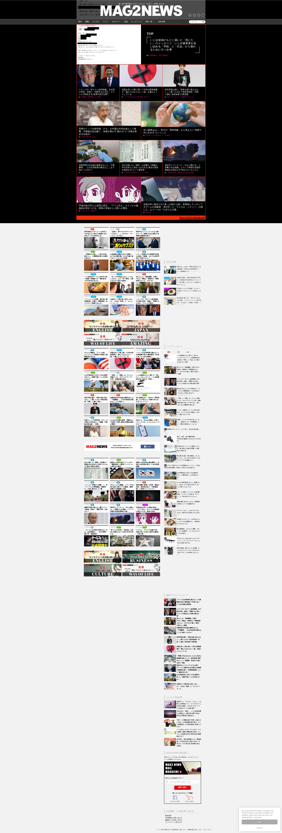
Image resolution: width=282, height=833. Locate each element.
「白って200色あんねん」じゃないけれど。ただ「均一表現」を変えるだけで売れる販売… (121, 279)
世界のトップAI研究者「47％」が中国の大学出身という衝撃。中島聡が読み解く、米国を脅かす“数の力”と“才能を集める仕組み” (108, 131)
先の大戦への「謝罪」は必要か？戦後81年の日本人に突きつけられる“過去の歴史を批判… (96, 464)
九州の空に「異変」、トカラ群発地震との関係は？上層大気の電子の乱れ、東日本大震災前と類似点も (189, 713)
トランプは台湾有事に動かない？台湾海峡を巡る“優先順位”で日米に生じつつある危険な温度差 (189, 602)
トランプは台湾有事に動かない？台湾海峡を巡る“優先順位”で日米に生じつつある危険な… (147, 354)
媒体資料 (168, 815)
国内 (80, 22)
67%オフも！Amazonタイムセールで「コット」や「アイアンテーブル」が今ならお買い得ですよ (188, 541)
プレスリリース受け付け (173, 822)
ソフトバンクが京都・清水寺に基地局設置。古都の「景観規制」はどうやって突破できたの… (96, 301)
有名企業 (161, 22)
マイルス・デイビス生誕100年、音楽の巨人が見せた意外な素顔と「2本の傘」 (147, 532)
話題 (126, 22)
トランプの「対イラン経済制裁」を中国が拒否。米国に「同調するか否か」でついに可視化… (147, 301)
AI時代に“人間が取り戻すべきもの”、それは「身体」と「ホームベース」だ (121, 301)
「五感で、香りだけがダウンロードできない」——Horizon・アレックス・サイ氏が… (121, 233)
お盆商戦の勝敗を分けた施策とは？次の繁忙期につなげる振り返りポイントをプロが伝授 (121, 256)
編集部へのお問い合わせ (173, 820)
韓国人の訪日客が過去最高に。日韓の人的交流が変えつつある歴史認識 (147, 464)
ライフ (105, 22)
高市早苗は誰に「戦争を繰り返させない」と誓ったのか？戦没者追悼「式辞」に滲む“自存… (96, 399)
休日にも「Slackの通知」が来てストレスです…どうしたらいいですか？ (147, 422)
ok (259, 822)
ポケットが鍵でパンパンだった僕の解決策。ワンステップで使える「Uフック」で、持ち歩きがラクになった (188, 494)
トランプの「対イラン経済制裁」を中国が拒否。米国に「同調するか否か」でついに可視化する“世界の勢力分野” (97, 91)
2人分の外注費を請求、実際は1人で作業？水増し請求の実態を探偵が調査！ (122, 422)
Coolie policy (257, 817)
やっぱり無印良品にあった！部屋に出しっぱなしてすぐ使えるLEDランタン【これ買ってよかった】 (188, 484)
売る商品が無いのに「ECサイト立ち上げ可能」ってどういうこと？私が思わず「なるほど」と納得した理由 (189, 300)
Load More (122, 581)
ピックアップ (136, 22)
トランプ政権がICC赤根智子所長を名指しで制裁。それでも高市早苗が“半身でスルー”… (147, 256)
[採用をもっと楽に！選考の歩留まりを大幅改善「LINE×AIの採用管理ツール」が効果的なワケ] (170, 273)
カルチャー (116, 22)
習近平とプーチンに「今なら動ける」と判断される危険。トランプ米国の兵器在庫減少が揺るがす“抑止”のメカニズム (182, 167)
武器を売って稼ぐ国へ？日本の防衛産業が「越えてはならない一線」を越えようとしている (140, 91)
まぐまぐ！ (208, 829)
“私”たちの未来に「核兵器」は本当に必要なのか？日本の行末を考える (121, 532)
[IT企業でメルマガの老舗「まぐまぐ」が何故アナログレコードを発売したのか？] (170, 295)
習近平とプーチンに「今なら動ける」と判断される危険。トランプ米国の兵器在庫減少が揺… (121, 509)
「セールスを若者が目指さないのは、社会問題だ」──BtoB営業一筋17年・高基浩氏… (96, 532)
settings (260, 828)
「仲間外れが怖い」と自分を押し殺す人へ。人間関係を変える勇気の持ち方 (96, 256)
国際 (87, 22)
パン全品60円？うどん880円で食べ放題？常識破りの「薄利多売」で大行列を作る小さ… (96, 279)
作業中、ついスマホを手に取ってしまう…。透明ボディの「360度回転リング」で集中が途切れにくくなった (188, 422)
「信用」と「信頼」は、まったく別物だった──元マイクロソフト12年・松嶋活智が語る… (121, 377)
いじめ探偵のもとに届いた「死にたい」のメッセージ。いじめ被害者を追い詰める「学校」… (147, 377)
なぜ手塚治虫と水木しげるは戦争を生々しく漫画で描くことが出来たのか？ (96, 377)
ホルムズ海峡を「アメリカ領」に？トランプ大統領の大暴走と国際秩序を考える (96, 354)
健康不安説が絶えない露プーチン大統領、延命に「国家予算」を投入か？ (96, 509)
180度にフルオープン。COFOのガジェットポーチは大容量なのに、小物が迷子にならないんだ (188, 521)
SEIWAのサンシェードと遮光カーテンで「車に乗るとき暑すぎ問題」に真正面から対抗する (188, 448)
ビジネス (95, 22)
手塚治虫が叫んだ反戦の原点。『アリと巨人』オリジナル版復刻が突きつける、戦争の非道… (147, 509)
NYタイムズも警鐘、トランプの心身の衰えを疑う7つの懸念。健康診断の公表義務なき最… (122, 487)
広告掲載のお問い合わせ (173, 818)
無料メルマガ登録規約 (171, 778)
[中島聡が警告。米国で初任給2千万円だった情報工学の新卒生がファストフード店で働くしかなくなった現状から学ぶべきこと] (170, 284)
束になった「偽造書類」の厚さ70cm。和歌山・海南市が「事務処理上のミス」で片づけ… (147, 279)
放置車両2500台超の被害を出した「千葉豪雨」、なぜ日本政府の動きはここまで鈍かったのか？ (97, 167)
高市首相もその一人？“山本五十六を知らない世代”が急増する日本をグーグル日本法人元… (95, 233)
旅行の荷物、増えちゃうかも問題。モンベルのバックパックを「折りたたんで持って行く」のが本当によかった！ (188, 550)
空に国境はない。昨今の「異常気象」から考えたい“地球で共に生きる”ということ (147, 399)
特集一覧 (150, 22)
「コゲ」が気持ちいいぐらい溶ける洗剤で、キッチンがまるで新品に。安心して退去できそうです (188, 412)
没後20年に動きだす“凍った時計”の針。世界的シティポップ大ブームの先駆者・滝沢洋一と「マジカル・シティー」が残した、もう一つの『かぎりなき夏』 (173, 207)
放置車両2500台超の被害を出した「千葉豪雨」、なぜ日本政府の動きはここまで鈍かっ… (122, 399)
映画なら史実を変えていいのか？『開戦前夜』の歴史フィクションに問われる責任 (121, 464)
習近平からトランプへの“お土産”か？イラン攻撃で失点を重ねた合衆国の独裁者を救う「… (147, 233)
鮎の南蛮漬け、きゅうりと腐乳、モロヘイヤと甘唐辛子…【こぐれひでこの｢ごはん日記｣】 (188, 531)
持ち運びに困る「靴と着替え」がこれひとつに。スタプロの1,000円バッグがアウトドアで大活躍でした (188, 458)
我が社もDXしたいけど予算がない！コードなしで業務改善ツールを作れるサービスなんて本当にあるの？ (188, 391)
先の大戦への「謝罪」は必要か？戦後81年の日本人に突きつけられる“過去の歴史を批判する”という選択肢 (140, 167)
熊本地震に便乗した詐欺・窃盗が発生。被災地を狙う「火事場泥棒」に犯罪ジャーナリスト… (147, 487)
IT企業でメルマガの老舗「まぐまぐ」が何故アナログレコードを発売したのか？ (189, 291)
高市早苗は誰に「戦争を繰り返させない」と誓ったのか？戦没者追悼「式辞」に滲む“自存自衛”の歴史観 (182, 91)
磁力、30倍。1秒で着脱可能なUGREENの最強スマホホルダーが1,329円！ (189, 439)
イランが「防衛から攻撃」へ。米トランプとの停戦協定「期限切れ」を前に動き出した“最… (96, 487)
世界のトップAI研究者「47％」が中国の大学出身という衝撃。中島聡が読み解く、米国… (96, 422)
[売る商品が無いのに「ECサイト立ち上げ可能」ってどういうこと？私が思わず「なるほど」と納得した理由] (170, 304)
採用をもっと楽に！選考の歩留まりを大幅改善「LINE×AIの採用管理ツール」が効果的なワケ (189, 269)
